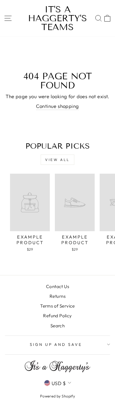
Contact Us (57, 286)
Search (57, 325)
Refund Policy (57, 315)
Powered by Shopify (57, 396)
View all (57, 159)
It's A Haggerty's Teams (57, 18)
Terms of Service (57, 306)
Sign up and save (56, 344)
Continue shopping (57, 106)
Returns (57, 296)
